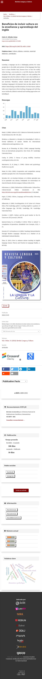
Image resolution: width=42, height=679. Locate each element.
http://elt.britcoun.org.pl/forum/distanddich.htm (16, 192)
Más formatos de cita (9, 331)
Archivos (11, 14)
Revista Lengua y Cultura (23, 2)
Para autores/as (11, 514)
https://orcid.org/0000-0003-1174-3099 (11, 41)
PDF (6, 306)
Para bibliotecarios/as (13, 518)
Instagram (10, 476)
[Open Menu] (2, 2)
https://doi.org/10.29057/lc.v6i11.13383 (17, 46)
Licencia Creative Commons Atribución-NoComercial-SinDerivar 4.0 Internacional (21, 659)
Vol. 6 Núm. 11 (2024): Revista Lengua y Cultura (17, 16)
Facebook (10, 472)
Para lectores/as (11, 510)
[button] (6, 369)
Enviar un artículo (21, 490)
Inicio (5, 14)
